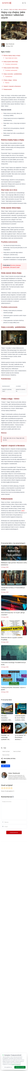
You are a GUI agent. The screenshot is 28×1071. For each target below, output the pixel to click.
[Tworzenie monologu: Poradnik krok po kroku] (14, 652)
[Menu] (23, 3)
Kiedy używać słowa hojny (11, 61)
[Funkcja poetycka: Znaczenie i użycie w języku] (14, 677)
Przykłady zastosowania (11, 64)
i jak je (22, 510)
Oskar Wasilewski (10, 44)
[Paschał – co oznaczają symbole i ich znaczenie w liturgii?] (7, 728)
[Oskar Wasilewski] (3, 45)
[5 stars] (11, 788)
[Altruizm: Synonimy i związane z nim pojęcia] (7, 708)
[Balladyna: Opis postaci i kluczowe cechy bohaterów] (14, 552)
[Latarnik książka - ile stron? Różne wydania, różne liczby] (21, 708)
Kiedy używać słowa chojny (11, 67)
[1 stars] (2, 788)
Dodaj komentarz (14, 832)
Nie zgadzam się (8, 1067)
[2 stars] (4, 788)
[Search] (25, 3)
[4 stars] (9, 788)
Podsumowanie (8, 89)
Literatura (6, 9)
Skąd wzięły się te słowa (11, 58)
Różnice (7, 82)
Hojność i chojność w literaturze (12, 86)
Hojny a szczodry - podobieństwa (13, 74)
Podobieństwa (8, 76)
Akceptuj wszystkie (20, 1067)
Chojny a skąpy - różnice (10, 80)
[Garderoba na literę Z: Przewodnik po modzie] (14, 577)
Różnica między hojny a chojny (12, 55)
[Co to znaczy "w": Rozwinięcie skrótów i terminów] (21, 728)
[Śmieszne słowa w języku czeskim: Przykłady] (14, 627)
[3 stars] (7, 788)
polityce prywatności (16, 1064)
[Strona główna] (1, 9)
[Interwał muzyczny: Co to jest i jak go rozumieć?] (14, 602)
